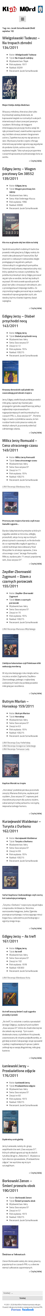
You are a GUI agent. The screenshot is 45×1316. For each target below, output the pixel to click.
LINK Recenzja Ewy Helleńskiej (16, 742)
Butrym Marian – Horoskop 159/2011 (18, 704)
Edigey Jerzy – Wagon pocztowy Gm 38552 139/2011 (19, 173)
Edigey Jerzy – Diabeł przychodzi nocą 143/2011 (18, 321)
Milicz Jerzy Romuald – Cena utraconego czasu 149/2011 (20, 445)
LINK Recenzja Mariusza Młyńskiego (19, 629)
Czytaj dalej (37, 161)
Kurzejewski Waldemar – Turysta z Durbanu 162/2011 (21, 826)
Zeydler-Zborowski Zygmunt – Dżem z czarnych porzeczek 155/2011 (17, 579)
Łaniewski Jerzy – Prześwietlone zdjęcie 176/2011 (18, 1070)
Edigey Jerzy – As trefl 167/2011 (19, 939)
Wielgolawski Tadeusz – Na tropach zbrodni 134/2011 (21, 42)
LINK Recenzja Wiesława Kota (16, 486)
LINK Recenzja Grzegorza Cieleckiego (19, 746)
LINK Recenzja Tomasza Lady (15, 749)
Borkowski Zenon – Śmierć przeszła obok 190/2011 (18, 1185)
